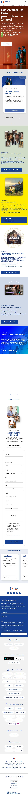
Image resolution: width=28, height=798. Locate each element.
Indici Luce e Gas (19, 685)
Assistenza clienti (18, 644)
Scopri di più (6, 44)
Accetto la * (13, 535)
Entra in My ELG (9, 644)
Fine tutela (21, 681)
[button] (25, 2)
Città (6, 485)
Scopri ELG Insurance (11, 170)
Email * (6, 493)
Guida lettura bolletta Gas (19, 677)
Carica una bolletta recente (11, 508)
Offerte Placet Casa (20, 712)
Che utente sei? (8, 462)
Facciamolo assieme (8, 674)
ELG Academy (19, 750)
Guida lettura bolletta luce (9, 681)
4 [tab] (17, 394)
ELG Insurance (9, 750)
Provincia (7, 477)
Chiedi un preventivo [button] (20, 674)
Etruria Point (14, 735)
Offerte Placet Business (9, 716)
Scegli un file (14, 515)
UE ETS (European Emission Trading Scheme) (14, 697)
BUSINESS (12, 5)
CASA (4, 5)
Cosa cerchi (7, 454)
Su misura (9, 720)
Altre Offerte (19, 720)
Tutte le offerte (9, 708)
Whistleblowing (14, 783)
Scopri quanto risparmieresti (9, 220)
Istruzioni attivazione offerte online (14, 689)
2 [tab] (14, 123)
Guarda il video (9, 322)
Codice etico (14, 785)
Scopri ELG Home (10, 272)
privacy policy (18, 630)
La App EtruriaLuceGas (14, 662)
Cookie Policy (14, 781)
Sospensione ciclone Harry (14, 693)
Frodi (9, 685)
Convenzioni (20, 716)
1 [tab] (12, 123)
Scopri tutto (9, 577)
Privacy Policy (15, 535)
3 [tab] (16, 123)
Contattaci (14, 648)
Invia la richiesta (14, 541)
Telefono (7, 501)
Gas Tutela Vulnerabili (8, 712)
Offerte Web (19, 708)
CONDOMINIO (21, 5)
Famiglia (7, 470)
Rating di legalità (14, 787)
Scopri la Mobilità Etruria (9, 350)
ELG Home (19, 746)
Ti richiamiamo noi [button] (7, 677)
